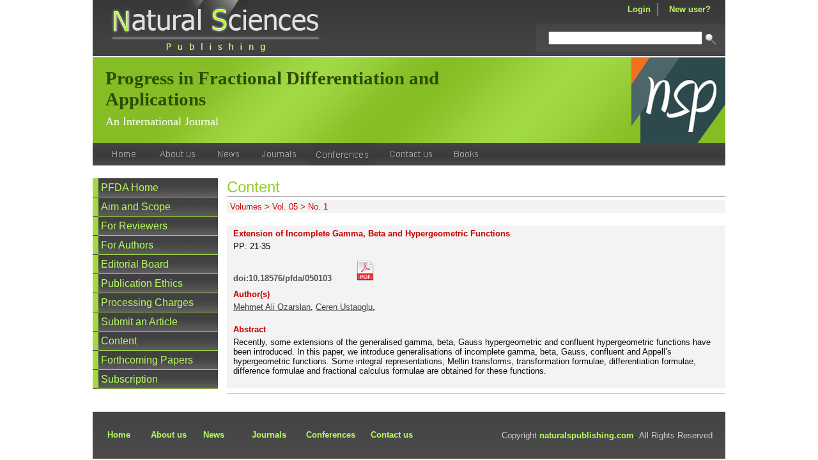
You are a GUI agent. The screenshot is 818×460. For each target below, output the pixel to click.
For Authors (127, 245)
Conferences (330, 435)
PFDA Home (129, 187)
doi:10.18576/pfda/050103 (282, 278)
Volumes (246, 206)
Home (118, 435)
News (213, 435)
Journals (269, 435)
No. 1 (318, 206)
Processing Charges (147, 302)
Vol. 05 (285, 206)
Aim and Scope (136, 206)
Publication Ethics (142, 283)
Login (639, 9)
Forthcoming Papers (147, 360)
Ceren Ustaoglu (344, 307)
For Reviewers (134, 225)
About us (169, 435)
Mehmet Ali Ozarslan (272, 307)
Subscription (129, 379)
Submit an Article (139, 321)
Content (119, 340)
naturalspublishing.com (586, 435)
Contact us (392, 435)
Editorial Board (135, 264)
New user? (690, 9)
